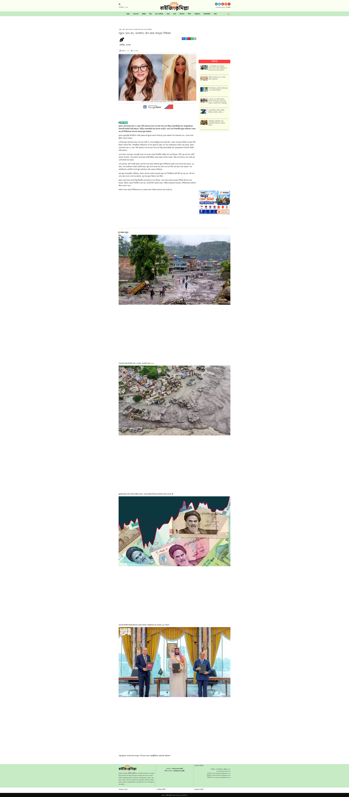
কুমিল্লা (144, 14)
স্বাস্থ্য (168, 14)
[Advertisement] (174, 21)
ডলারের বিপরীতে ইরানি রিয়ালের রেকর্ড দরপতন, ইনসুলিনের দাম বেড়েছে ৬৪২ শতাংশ (144, 625)
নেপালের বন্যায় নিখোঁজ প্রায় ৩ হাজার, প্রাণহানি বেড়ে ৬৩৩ (136, 363)
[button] (183, 38)
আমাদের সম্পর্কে (123, 789)
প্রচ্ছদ (128, 14)
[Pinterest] (229, 4)
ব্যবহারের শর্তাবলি (198, 789)
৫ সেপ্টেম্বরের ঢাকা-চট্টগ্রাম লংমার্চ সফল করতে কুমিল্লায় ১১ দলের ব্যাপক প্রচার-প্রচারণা (217, 68)
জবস (215, 14)
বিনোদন (182, 14)
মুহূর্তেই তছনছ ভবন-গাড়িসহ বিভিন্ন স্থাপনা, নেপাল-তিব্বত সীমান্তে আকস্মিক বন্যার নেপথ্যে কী (146, 494)
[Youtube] (222, 4)
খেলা (174, 14)
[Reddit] (225, 4)
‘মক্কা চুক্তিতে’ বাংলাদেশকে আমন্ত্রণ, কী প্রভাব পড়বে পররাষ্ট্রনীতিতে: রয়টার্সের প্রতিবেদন (144, 755)
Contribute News (220, 7)
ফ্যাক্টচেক (197, 14)
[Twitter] (219, 4)
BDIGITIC (185, 795)
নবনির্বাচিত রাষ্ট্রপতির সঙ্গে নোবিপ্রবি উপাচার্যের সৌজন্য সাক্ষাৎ (216, 123)
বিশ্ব (150, 14)
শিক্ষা (189, 14)
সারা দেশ (136, 14)
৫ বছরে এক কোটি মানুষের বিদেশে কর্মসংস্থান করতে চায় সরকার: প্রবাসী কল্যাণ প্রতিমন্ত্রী (217, 101)
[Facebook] (216, 4)
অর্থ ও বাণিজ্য (159, 14)
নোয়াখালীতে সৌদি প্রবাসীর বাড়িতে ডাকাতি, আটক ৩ (216, 111)
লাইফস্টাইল (207, 14)
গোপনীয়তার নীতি (161, 789)
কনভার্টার (228, 7)
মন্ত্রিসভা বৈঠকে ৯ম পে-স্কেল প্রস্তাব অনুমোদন (216, 78)
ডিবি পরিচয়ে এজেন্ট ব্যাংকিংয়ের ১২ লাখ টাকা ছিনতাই (218, 89)
